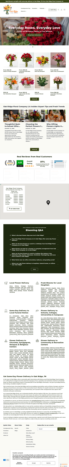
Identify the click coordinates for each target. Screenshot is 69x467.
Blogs (16, 430)
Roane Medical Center (52, 304)
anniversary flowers (8, 403)
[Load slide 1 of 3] (31, 47)
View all (34, 99)
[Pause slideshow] (41, 46)
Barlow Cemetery (27, 325)
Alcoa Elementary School (57, 319)
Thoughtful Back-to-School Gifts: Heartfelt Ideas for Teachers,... (13, 125)
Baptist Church (14, 365)
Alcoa (11, 286)
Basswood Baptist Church (26, 365)
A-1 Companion (14, 315)
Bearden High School (47, 331)
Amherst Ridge (45, 347)
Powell (25, 290)
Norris (28, 289)
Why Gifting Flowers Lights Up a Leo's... (55, 125)
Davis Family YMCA (50, 350)
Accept (34, 463)
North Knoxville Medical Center (55, 300)
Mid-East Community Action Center (54, 353)
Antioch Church (14, 360)
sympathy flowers (36, 400)
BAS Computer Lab (46, 328)
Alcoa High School (46, 321)
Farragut (23, 286)
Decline (48, 463)
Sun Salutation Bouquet (9, 93)
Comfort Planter (39, 93)
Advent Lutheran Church (16, 349)
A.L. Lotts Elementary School (49, 318)
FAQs (27, 428)
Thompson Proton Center (57, 306)
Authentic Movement (27, 363)
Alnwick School (45, 322)
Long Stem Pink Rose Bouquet (56, 94)
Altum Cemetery (22, 317)
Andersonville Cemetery (17, 320)
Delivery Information (29, 436)
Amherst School (54, 324)
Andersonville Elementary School (54, 325)
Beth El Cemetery (23, 334)
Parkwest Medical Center (49, 301)
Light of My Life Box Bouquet (24, 94)
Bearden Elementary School (55, 330)
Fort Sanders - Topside (56, 294)
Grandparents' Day (8, 428)
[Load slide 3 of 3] (35, 47)
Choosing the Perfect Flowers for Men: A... (34, 125)
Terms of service (30, 446)
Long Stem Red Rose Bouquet (24, 72)
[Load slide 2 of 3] (33, 47)
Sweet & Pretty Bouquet (9, 71)
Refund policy (29, 441)
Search (16, 428)
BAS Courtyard (56, 328)
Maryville (23, 289)
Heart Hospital (53, 297)
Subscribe (61, 429)
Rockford (30, 290)
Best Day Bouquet (40, 71)
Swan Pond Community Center (49, 355)
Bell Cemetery (28, 331)
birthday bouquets (56, 402)
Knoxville (17, 287)
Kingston (12, 287)
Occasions (5, 430)
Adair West (24, 315)
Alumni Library (55, 322)
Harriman (30, 286)
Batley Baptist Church (16, 366)
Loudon (11, 289)
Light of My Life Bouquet (57, 71)
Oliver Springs (18, 290)
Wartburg (12, 292)
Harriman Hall (49, 352)
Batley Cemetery (24, 326)
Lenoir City (30, 287)
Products (5, 433)
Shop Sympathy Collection (34, 37)
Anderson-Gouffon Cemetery (24, 319)
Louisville (17, 289)
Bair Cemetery (20, 323)
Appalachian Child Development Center (52, 327)
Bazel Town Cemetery (22, 328)
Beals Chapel (19, 368)
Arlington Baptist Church (17, 362)
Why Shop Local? (30, 433)
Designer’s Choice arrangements (48, 413)
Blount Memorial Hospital (48, 288)
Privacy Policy (26, 459)
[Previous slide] (27, 46)
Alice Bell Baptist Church (18, 354)
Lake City (23, 287)
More (34, 269)
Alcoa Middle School (58, 321)
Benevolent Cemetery (16, 332)
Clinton (17, 286)
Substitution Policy (31, 444)
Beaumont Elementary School (53, 333)
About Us (5, 435)
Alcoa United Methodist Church (23, 353)
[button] (35, 8)
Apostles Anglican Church (26, 360)
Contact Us (29, 430)
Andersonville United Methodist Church (21, 359)
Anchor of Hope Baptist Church (23, 357)
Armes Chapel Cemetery (22, 322)
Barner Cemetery (14, 326)
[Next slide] (38, 46)
